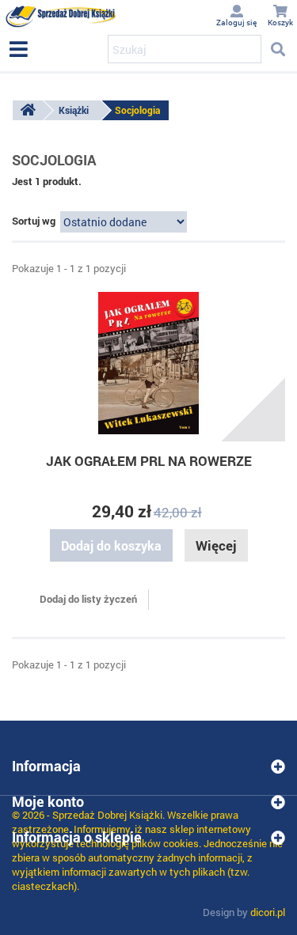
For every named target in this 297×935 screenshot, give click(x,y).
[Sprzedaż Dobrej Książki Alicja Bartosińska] (61, 17)
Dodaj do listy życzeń (87, 599)
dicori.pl (267, 912)
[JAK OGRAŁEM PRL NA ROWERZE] (148, 363)
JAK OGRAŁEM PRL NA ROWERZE (149, 461)
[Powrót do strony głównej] (28, 110)
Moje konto (48, 801)
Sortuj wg (33, 221)
